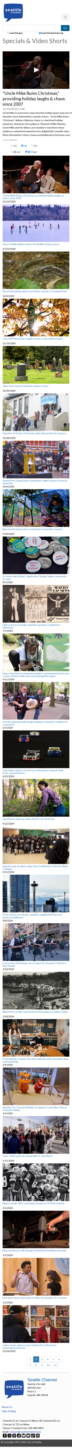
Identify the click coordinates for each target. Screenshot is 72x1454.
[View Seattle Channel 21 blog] (33, 1435)
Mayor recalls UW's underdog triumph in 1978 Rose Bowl (33, 1203)
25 (25, 145)
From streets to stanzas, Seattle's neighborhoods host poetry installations (32, 916)
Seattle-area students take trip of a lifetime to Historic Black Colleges (35, 867)
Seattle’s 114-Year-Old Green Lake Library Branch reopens (34, 433)
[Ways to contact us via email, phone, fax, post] (38, 1435)
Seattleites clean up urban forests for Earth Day (29, 819)
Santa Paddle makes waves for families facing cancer (31, 244)
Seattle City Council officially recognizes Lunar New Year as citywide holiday (35, 1108)
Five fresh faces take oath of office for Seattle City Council (34, 1297)
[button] (36, 70)
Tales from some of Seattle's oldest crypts (25, 386)
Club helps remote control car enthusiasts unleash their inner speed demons (33, 771)
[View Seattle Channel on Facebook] (5, 1435)
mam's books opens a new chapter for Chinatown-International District (30, 1346)
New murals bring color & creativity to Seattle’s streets (32, 529)
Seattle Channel (42, 1379)
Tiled (33, 151)
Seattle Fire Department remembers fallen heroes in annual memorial (35, 482)
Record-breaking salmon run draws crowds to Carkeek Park (35, 291)
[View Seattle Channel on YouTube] (28, 1435)
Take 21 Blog (9, 1411)
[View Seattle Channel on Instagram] (14, 1435)
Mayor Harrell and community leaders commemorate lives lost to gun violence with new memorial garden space (36, 674)
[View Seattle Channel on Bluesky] (23, 1435)
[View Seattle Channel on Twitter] (9, 1435)
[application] (36, 70)
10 (15, 145)
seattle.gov (16, 32)
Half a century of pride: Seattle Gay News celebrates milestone (31, 626)
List (18, 151)
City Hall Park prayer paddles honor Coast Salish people (33, 338)
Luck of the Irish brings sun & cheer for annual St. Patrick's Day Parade (34, 964)
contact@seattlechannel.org (25, 1431)
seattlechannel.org (52, 32)
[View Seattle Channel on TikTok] (19, 1435)
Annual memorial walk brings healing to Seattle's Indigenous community (35, 723)
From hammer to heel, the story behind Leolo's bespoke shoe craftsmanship (36, 1060)
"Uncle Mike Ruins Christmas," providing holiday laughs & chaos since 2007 (33, 197)
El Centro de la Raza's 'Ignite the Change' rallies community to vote (35, 577)
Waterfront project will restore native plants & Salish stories (35, 1011)
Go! (65, 27)
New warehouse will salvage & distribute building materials (34, 1250)
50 (35, 145)
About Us (7, 1406)
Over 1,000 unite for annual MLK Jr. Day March (28, 1156)
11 (55, 1365)
